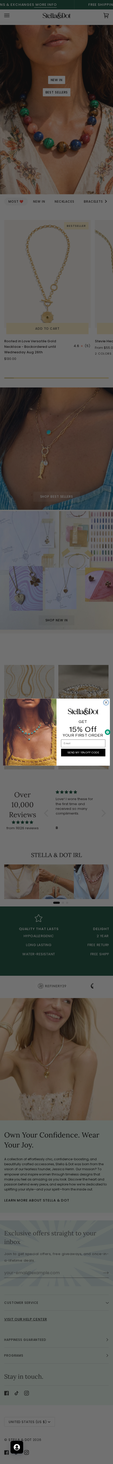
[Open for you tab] (17, 1447)
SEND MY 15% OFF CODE (83, 752)
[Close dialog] (106, 702)
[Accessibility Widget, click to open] (107, 732)
